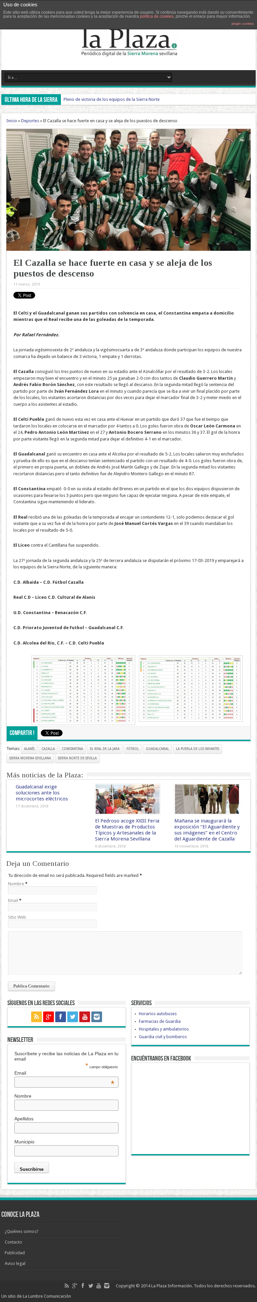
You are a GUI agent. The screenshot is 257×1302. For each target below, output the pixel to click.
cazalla (48, 749)
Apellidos (23, 1118)
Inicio (11, 120)
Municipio (24, 1141)
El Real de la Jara (104, 749)
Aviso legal (15, 1263)
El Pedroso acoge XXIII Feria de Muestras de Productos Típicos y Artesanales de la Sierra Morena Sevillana (127, 830)
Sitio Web (17, 917)
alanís (29, 749)
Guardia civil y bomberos (163, 1036)
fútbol (132, 749)
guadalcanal (157, 749)
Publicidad (15, 1252)
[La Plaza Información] (128, 53)
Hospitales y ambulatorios (164, 1029)
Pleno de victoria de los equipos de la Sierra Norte (112, 99)
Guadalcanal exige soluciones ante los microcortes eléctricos (42, 793)
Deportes (30, 120)
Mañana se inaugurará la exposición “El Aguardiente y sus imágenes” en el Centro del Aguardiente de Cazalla (207, 830)
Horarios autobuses (158, 1013)
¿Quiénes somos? (21, 1231)
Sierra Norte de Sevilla (77, 758)
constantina (72, 749)
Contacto (13, 1242)
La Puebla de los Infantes (197, 749)
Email (13, 900)
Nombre (16, 883)
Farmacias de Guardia (160, 1021)
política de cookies (157, 16)
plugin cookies (243, 23)
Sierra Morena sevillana (30, 758)
